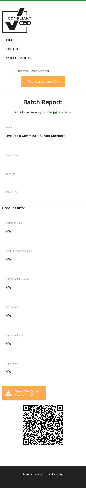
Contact (11, 49)
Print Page (64, 112)
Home (9, 40)
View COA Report (27, 393)
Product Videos (18, 58)
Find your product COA (43, 82)
